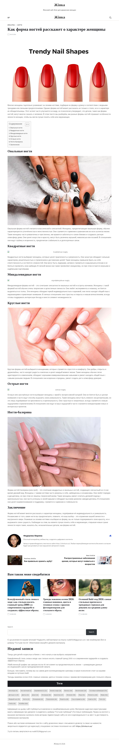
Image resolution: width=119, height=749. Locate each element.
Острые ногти (15, 139)
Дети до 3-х (14, 695)
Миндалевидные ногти (18, 133)
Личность (93, 695)
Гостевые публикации (98, 691)
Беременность (41, 691)
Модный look (14, 699)
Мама (104, 695)
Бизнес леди (55, 691)
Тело (102, 699)
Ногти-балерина (16, 142)
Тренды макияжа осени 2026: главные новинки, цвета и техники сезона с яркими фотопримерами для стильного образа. (58, 605)
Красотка (11, 25)
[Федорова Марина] (14, 540)
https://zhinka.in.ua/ (84, 726)
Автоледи (13, 691)
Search (10, 627)
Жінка (59, 5)
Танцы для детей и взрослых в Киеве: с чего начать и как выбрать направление (42, 655)
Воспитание (81, 691)
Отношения (38, 699)
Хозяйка (23, 703)
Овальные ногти (16, 128)
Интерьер (46, 695)
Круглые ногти (15, 136)
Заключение (15, 144)
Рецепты (64, 699)
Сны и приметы (78, 699)
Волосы (68, 691)
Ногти (19, 25)
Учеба (12, 703)
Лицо (82, 695)
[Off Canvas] (9, 17)
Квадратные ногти (17, 130)
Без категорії (26, 691)
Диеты (25, 695)
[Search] (110, 17)
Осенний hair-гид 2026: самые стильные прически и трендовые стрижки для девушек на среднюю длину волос (95, 605)
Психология (51, 699)
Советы (92, 699)
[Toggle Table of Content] (26, 124)
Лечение (71, 695)
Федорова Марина (32, 536)
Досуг (35, 695)
